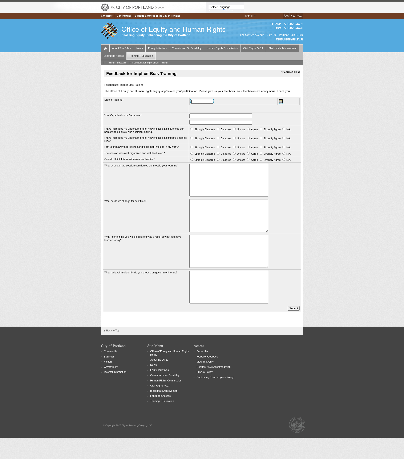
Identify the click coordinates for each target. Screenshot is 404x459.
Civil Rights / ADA (253, 48)
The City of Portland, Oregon (132, 7)
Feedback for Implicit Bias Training (149, 62)
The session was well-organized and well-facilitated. (134, 153)
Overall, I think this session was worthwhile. (129, 159)
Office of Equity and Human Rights (173, 29)
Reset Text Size (299, 16)
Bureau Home (105, 48)
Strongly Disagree (205, 129)
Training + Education (141, 55)
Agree (254, 129)
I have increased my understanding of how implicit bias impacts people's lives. (145, 139)
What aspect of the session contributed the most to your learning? (141, 165)
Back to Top (113, 330)
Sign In (249, 15)
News (139, 48)
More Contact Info (289, 39)
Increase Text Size (286, 16)
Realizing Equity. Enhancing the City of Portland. (156, 35)
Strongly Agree (272, 129)
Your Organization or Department (123, 115)
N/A (288, 129)
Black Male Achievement (282, 48)
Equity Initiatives (157, 48)
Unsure (241, 129)
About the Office (121, 48)
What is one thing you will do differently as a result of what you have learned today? (142, 238)
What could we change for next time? (125, 201)
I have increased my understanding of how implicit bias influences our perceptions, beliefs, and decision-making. (144, 130)
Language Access (114, 55)
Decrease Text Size (293, 16)
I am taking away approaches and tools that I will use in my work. (141, 146)
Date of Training (113, 99)
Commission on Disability (186, 48)
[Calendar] (281, 102)
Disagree (226, 129)
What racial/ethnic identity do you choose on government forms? (140, 272)
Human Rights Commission (222, 48)
